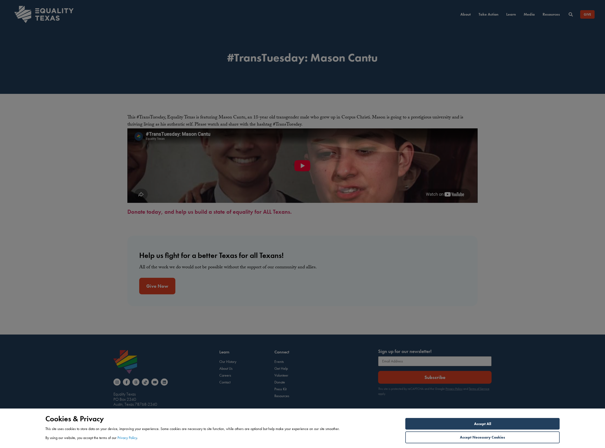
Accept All (482, 423)
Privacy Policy (127, 437)
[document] (302, 224)
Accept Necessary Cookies (482, 437)
